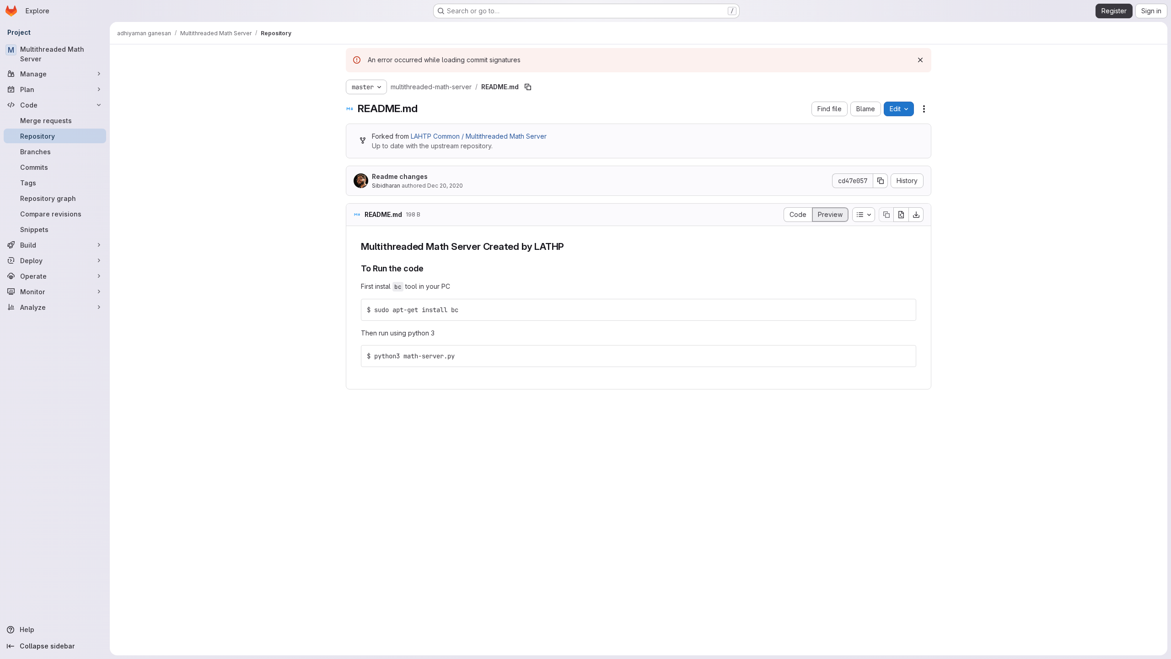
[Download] (916, 214)
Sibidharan (386, 185)
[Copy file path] (528, 87)
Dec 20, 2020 (445, 185)
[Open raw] (901, 214)
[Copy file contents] (886, 214)
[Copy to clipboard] (905, 309)
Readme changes (400, 176)
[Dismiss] (920, 59)
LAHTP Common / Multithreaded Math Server (479, 136)
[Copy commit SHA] (880, 180)
